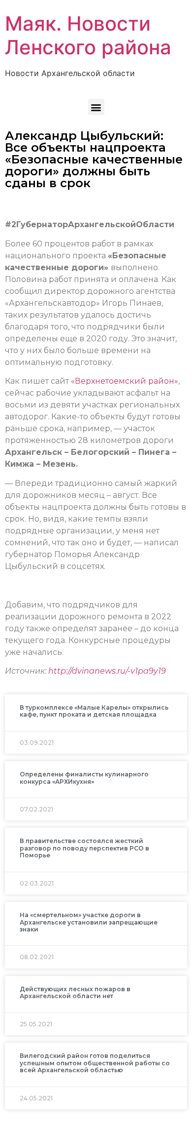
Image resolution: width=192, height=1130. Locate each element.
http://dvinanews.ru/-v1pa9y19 (107, 671)
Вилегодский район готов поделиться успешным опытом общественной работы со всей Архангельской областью (95, 1063)
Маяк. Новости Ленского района (88, 35)
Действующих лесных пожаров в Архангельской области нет (75, 992)
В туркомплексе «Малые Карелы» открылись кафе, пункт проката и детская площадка (94, 711)
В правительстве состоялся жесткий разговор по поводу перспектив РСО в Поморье (84, 848)
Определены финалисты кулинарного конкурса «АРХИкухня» (84, 777)
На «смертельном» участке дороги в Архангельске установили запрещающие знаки (89, 922)
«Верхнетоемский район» (124, 381)
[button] (96, 107)
